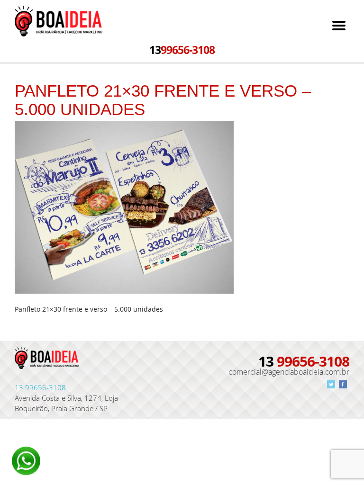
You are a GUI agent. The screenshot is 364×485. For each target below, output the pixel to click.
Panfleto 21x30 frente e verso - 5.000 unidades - (47, 361)
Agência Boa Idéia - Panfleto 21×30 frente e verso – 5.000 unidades (58, 22)
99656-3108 (182, 50)
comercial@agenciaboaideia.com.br (288, 372)
